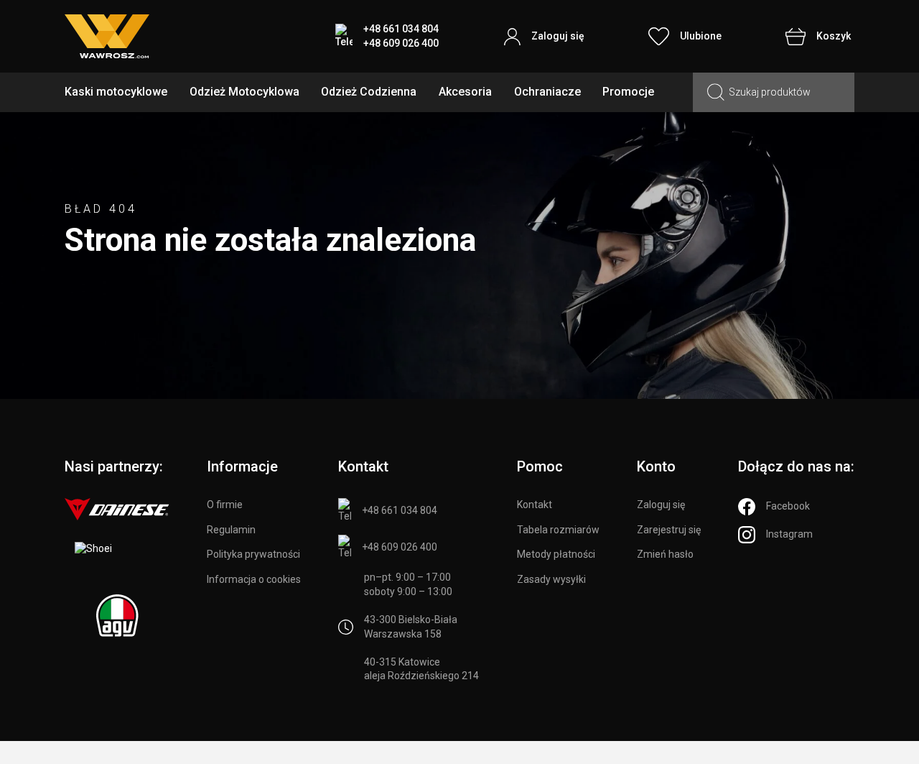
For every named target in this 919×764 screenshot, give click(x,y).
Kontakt (534, 504)
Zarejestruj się (669, 529)
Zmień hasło (665, 554)
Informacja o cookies (254, 579)
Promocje (628, 91)
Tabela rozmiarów (558, 529)
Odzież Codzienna (368, 91)
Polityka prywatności (253, 554)
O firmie (225, 504)
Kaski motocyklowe (116, 91)
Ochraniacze (547, 91)
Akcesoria (465, 91)
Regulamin (231, 529)
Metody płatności (556, 554)
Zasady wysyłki (551, 579)
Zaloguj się (661, 504)
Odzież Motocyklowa (244, 91)
